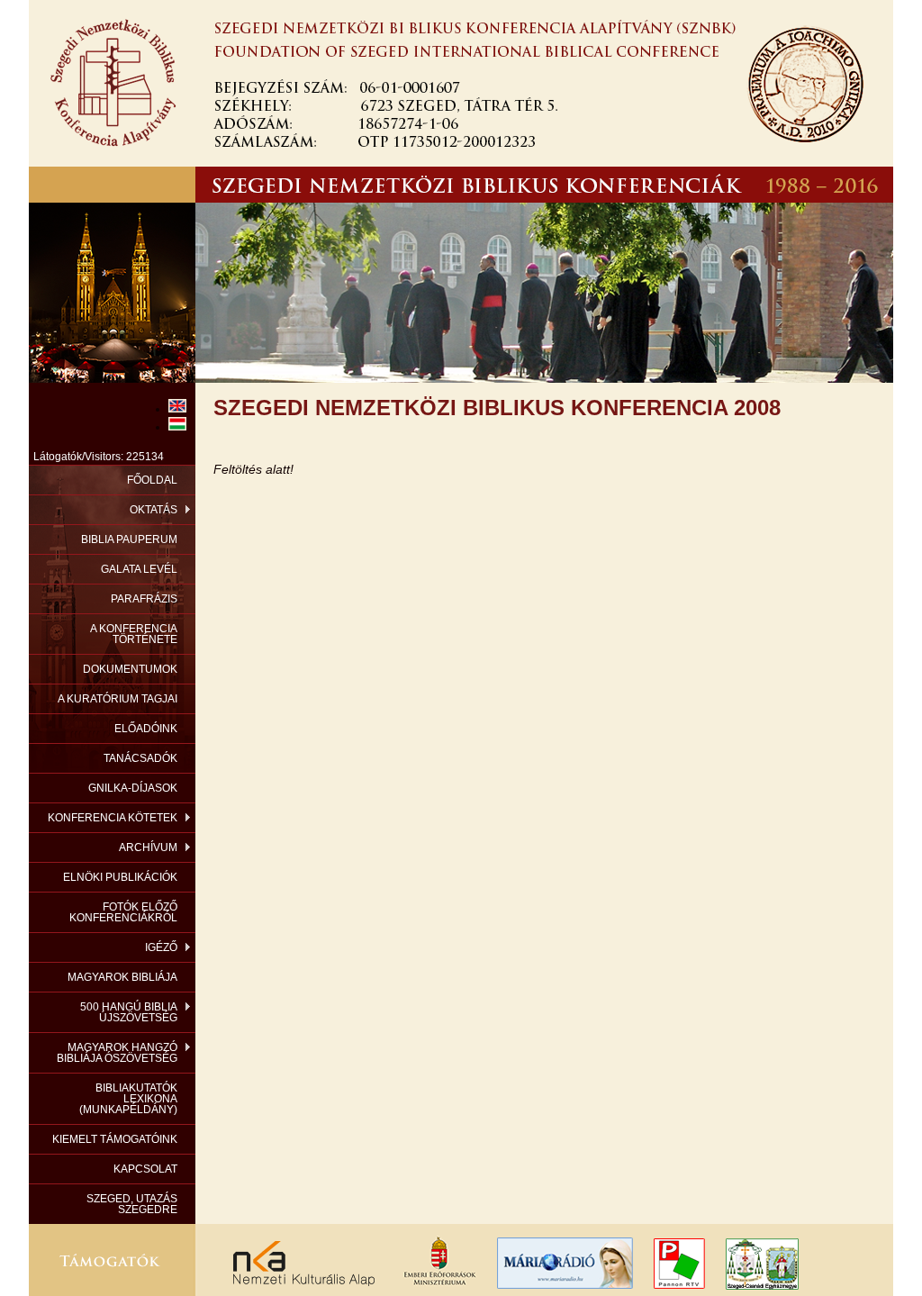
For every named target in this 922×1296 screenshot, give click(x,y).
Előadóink (145, 728)
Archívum (148, 847)
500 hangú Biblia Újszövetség (128, 1012)
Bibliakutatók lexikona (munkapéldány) (128, 1099)
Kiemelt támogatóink (114, 1139)
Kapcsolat (145, 1169)
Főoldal (152, 480)
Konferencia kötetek (112, 817)
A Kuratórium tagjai (117, 699)
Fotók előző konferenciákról (123, 912)
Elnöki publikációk (120, 877)
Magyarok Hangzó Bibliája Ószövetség (117, 1053)
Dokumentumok (130, 669)
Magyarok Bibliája (122, 977)
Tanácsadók (140, 758)
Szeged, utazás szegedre (131, 1204)
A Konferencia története (133, 634)
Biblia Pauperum (129, 539)
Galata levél (139, 569)
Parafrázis (144, 599)
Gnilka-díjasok (132, 788)
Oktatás (153, 509)
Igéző (161, 947)
